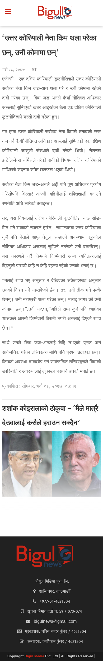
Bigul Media (35, 656)
